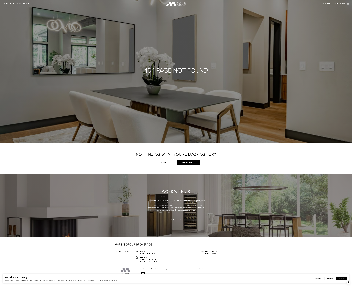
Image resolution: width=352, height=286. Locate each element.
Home (163, 162)
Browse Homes (188, 162)
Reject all (318, 278)
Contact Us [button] (176, 219)
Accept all (342, 278)
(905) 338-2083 (211, 253)
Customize (330, 278)
